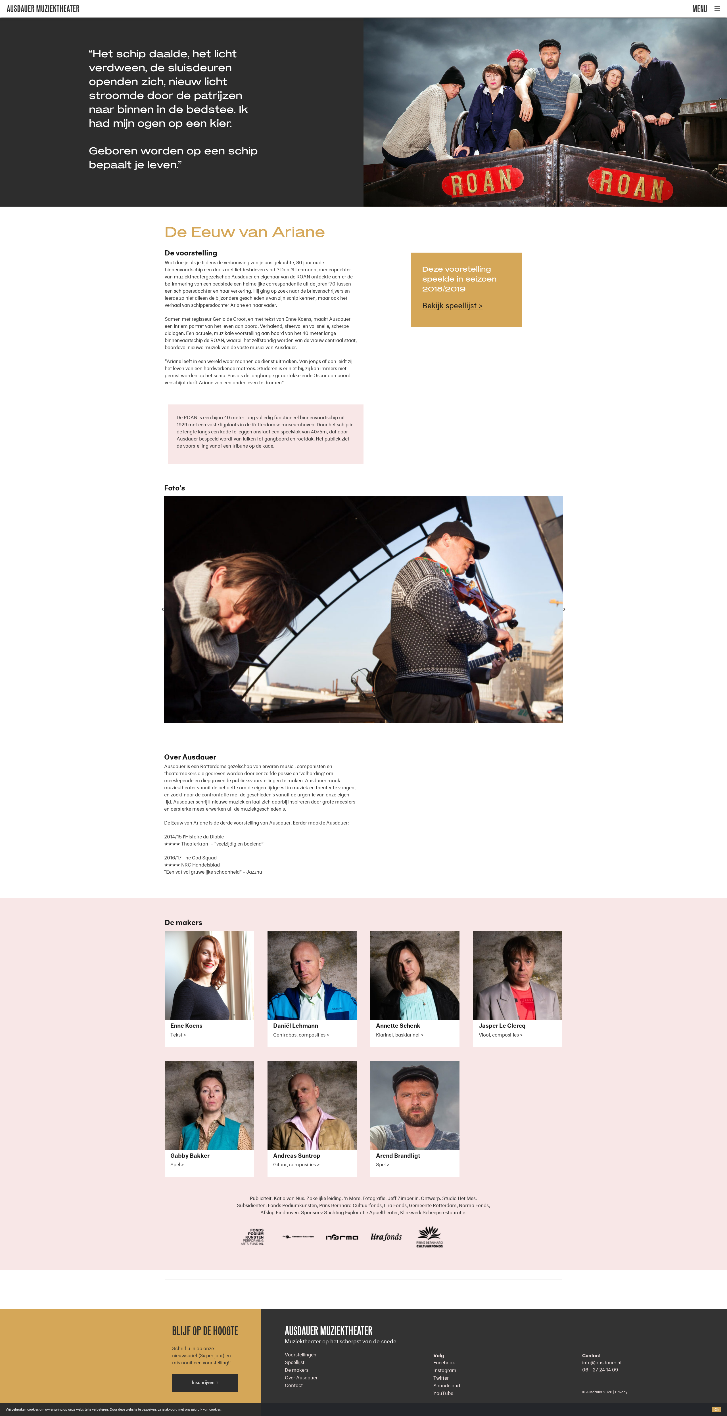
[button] (163, 609)
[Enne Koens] (209, 934)
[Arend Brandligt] (414, 1064)
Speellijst (294, 1361)
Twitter (441, 1377)
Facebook (444, 1361)
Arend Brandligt (398, 1156)
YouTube (443, 1392)
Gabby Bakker (190, 1156)
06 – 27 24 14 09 (600, 1369)
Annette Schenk (398, 1026)
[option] (363, 609)
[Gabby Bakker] (209, 1064)
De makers (296, 1369)
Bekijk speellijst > (452, 304)
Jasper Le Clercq (502, 1026)
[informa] (341, 1237)
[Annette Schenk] (414, 934)
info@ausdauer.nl (601, 1361)
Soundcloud (446, 1384)
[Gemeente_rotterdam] (298, 1237)
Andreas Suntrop (296, 1156)
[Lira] (385, 1237)
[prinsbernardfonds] (429, 1237)
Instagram (444, 1369)
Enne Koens (186, 1026)
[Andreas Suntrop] (312, 1064)
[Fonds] (254, 1237)
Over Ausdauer (301, 1377)
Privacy (621, 1391)
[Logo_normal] (43, 8)
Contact (294, 1384)
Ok (717, 1409)
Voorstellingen (300, 1354)
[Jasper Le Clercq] (517, 934)
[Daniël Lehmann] (312, 934)
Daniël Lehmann (295, 1026)
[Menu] (717, 8)
